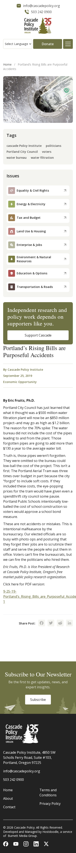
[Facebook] (41, 623)
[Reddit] (60, 623)
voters (46, 151)
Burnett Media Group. (22, 836)
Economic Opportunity (20, 382)
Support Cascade (38, 335)
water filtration (42, 157)
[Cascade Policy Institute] (38, 26)
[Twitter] (51, 623)
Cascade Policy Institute (25, 370)
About (8, 798)
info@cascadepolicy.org (21, 771)
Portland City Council (22, 151)
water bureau (17, 157)
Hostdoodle (50, 832)
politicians (53, 145)
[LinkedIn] (69, 623)
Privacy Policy (50, 803)
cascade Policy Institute (24, 145)
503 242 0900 (13, 779)
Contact (9, 807)
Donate (48, 44)
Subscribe (38, 699)
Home (7, 64)
